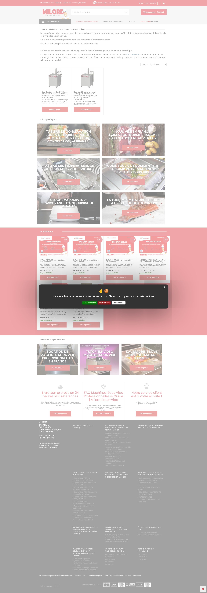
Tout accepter (89, 303)
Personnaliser (118, 303)
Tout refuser (104, 303)
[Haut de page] (203, 589)
